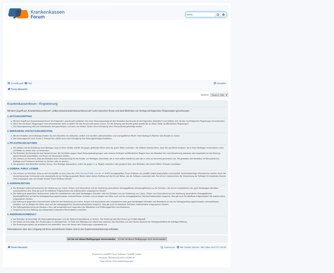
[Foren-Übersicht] (36, 12)
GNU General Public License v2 (90, 173)
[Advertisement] (116, 51)
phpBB (106, 254)
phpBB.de (130, 258)
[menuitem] (28, 83)
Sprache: (205, 95)
